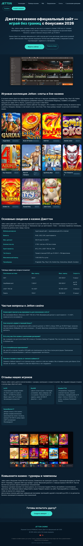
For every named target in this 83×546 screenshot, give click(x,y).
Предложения (51, 3)
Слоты (61, 3)
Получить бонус (52, 46)
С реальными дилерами (73, 3)
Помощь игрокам (33, 3)
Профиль (6, 8)
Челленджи (21, 3)
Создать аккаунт (18, 8)
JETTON (6, 3)
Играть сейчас (33, 47)
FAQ (43, 3)
